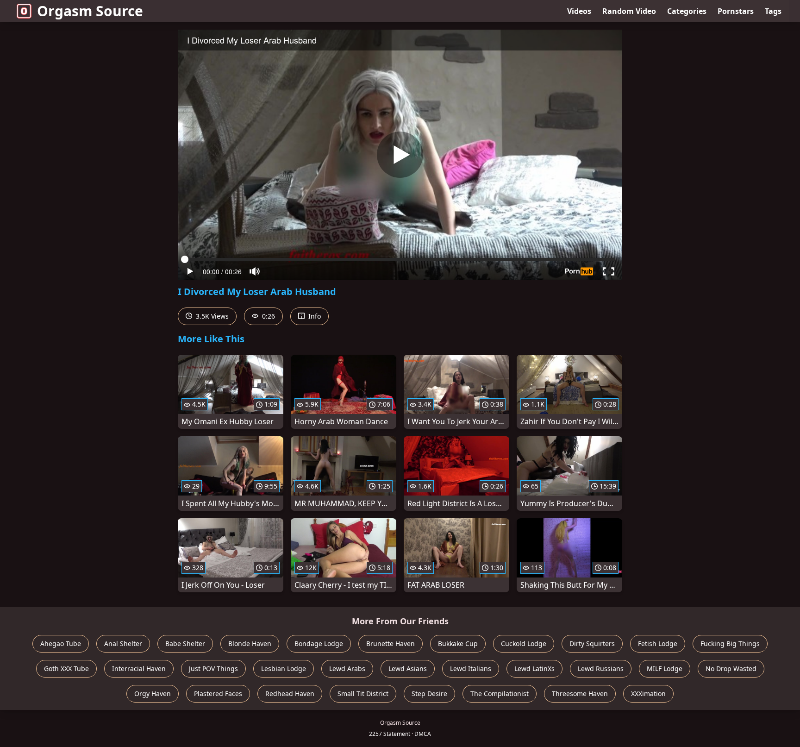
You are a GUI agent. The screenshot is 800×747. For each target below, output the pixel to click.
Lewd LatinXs (534, 668)
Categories (686, 11)
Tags (773, 11)
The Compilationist (499, 693)
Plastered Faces (218, 693)
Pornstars (736, 11)
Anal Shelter (123, 643)
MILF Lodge (664, 668)
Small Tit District (363, 693)
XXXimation (648, 693)
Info (313, 316)
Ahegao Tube (60, 643)
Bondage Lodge (318, 643)
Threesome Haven (580, 693)
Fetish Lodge (657, 643)
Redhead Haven (289, 693)
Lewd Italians (470, 668)
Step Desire (429, 693)
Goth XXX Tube (66, 668)
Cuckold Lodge (523, 643)
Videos (579, 11)
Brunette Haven (390, 643)
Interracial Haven (139, 668)
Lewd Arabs (347, 668)
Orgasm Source (90, 10)
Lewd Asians (407, 668)
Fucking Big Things (730, 643)
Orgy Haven (152, 693)
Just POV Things (213, 668)
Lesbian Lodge (283, 668)
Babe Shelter (185, 643)
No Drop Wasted (731, 668)
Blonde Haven (249, 643)
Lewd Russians (601, 668)
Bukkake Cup (458, 643)
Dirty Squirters (592, 643)
